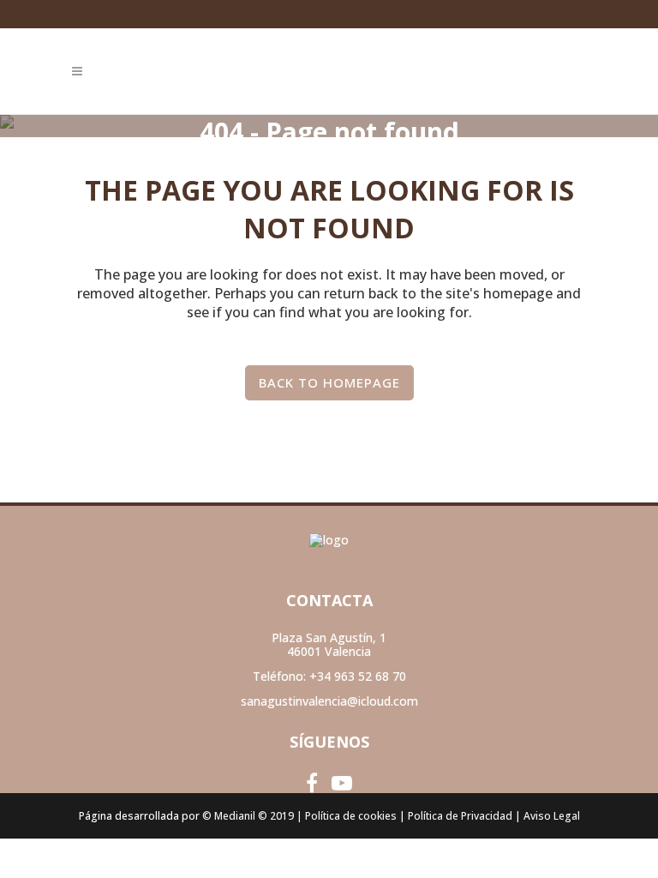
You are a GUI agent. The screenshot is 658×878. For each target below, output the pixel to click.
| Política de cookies (346, 816)
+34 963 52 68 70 (357, 676)
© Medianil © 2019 (248, 816)
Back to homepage (329, 382)
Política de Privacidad (460, 816)
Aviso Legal (551, 816)
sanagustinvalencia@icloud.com (329, 701)
